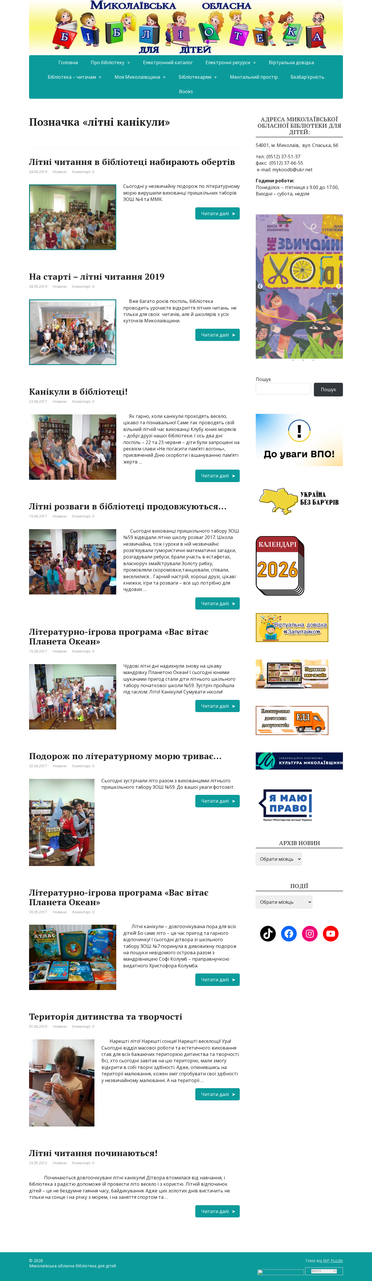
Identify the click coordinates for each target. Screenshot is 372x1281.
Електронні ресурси (227, 62)
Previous (260, 287)
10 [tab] (279, 352)
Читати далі (215, 213)
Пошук (263, 379)
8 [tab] (340, 343)
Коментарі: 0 (83, 171)
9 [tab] (269, 352)
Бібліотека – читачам (72, 77)
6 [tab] (320, 343)
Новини (60, 171)
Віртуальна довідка (291, 62)
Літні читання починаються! (93, 1153)
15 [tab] (330, 352)
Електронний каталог (168, 62)
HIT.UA (316, 1271)
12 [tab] (299, 352)
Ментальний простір (254, 77)
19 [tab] (315, 361)
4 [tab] (299, 343)
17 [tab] (294, 361)
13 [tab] (309, 352)
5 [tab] (309, 343)
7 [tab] (330, 343)
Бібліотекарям (195, 77)
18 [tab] (304, 361)
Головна (68, 62)
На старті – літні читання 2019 (96, 276)
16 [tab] (340, 352)
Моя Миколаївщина (137, 77)
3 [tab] (289, 343)
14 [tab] (320, 352)
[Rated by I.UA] (280, 1272)
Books (186, 91)
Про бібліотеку (107, 62)
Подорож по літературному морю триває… (125, 756)
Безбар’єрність (307, 77)
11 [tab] (289, 352)
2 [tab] (279, 343)
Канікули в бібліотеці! (78, 391)
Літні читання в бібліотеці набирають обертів (132, 162)
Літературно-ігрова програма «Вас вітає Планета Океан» (118, 636)
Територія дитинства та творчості (105, 1016)
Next (338, 287)
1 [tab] (269, 343)
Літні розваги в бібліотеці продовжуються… (128, 506)
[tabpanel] (299, 286)
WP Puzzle (333, 1260)
